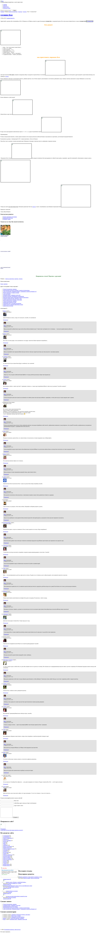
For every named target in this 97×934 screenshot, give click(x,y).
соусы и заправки (7, 840)
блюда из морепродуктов (8, 848)
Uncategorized (6, 835)
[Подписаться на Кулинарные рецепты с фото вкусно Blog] (3, 828)
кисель (34, 206)
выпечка (20, 11)
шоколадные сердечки (8, 305)
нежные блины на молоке (12, 891)
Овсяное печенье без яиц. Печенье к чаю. (12, 298)
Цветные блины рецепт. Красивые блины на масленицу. (16, 297)
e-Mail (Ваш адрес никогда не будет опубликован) (25, 803)
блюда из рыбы (6, 857)
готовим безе (7, 15)
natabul (4, 477)
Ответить (5, 319)
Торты (4, 844)
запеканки (5, 845)
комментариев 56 (7, 888)
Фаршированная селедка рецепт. (10, 906)
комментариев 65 (7, 879)
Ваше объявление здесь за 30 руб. (7, 870)
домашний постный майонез (17, 917)
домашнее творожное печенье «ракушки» (20, 914)
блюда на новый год (7, 854)
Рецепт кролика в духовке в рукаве (11, 292)
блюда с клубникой (7, 846)
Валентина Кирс (7, 522)
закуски (5, 860)
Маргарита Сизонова (8, 659)
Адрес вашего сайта (18, 805)
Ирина (4, 311)
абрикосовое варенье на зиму (9, 302)
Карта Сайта (6, 6)
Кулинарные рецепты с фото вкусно (12, 929)
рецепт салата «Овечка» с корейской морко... (16, 882)
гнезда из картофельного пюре (25, 885)
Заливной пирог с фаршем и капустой (11, 295)
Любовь (5, 683)
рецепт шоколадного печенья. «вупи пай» (12, 299)
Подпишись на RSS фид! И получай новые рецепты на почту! (12, 829)
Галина (4, 379)
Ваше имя (16, 800)
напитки (5, 839)
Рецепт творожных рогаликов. (10, 216)
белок (2, 283)
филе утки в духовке (16, 915)
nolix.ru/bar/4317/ (4, 874)
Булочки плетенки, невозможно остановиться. (13, 296)
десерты (25, 11)
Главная (5, 4)
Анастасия (5, 545)
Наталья (5, 591)
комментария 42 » (11, 18)
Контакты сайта (6, 8)
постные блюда (6, 856)
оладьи (7, 76)
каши (4, 842)
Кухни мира (6, 852)
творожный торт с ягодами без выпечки (12, 303)
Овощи (4, 853)
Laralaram (5, 356)
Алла (4, 786)
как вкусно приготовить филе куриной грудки (16, 896)
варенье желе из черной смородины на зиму (13, 304)
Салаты (5, 863)
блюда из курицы (7, 858)
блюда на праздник (13, 11)
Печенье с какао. (7, 219)
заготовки (5, 850)
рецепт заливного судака (36, 876)
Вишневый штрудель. (8, 218)
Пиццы (4, 841)
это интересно (6, 836)
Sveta (4, 431)
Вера (5, 325)
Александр (5, 614)
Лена (4, 568)
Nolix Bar (5, 868)
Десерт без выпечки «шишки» (10, 289)
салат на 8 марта (6, 293)
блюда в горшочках (7, 838)
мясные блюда (6, 864)
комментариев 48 (7, 898)
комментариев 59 (7, 884)
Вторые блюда (6, 865)
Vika (4, 729)
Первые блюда (6, 847)
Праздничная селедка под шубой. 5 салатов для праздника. (16, 290)
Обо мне (5, 5)
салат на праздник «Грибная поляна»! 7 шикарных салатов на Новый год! (19, 291)
